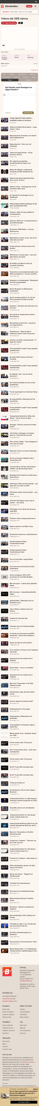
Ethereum (5, 1046)
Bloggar (34, 77)
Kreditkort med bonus (8, 1030)
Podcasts (28, 80)
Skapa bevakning (10, 23)
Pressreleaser (22, 74)
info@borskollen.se (26, 981)
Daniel (32, 1062)
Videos (10, 80)
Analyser (25, 77)
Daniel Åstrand (7, 998)
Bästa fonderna (24, 1017)
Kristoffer (24, 1062)
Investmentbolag (25, 1012)
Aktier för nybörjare (8, 1012)
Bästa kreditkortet (7, 1025)
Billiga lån (23, 1028)
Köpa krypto (6, 1041)
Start (4, 74)
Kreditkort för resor (7, 1028)
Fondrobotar (23, 1014)
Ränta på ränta (6, 1017)
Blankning (17, 77)
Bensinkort (5, 1033)
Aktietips (22, 1009)
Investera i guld (6, 1049)
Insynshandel (6, 77)
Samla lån (23, 1033)
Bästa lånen (23, 1025)
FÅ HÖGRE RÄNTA (24, 1102)
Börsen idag (5, 1009)
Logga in (29, 6)
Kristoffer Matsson (8, 1001)
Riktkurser (33, 74)
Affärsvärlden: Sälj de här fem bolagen (17, 12)
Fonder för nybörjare (8, 1014)
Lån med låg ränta (25, 1030)
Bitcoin (4, 1044)
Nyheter (12, 74)
